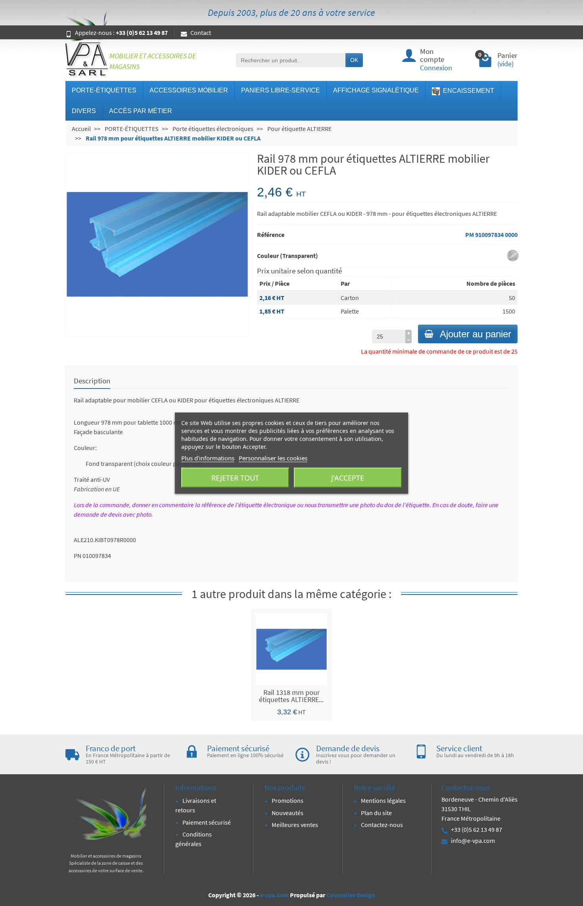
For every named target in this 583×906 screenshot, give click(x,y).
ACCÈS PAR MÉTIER (140, 111)
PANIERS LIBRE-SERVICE (280, 90)
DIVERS (84, 111)
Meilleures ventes (295, 825)
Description (92, 380)
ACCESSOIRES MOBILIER (189, 90)
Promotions (287, 800)
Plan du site (376, 813)
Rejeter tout (235, 477)
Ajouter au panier (475, 334)
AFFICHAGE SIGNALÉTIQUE (376, 90)
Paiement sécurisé (206, 822)
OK (354, 60)
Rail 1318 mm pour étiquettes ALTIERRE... (291, 696)
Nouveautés (287, 813)
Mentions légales (383, 800)
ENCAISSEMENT (467, 90)
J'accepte (347, 477)
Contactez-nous (382, 825)
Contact (200, 33)
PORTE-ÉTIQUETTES (104, 90)
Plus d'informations (207, 458)
